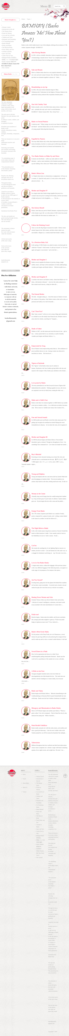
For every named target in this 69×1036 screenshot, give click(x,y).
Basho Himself (39, 809)
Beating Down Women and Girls (42, 597)
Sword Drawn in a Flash (39, 651)
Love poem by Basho (39, 383)
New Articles (39, 857)
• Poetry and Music (6, 45)
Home (23, 19)
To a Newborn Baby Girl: (40, 242)
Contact (24, 792)
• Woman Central (6, 27)
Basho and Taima (37, 691)
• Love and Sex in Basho (8, 35)
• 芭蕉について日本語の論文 (9, 59)
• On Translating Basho (7, 41)
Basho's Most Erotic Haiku (40, 632)
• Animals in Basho (6, 51)
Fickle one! (35, 614)
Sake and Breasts (37, 70)
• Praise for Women (6, 33)
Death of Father (37, 329)
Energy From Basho (38, 511)
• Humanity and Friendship (8, 39)
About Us (25, 787)
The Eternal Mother (38, 294)
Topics (28, 19)
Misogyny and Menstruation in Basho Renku (46, 708)
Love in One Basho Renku (40, 563)
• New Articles (5, 67)
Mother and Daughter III (39, 437)
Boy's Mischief (36, 454)
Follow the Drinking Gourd (40, 225)
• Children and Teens (7, 37)
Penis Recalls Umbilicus (39, 725)
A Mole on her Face (38, 671)
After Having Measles (39, 52)
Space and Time (40, 829)
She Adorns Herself (38, 208)
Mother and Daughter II (39, 277)
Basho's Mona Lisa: (38, 173)
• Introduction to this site (7, 29)
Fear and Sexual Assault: (39, 417)
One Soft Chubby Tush (39, 104)
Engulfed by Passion (38, 139)
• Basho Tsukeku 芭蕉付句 (8, 61)
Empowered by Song (38, 346)
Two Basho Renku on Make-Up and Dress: (45, 156)
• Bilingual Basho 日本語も (8, 57)
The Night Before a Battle (40, 528)
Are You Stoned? (37, 580)
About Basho (26, 783)
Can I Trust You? (37, 311)
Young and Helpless (38, 474)
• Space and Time (6, 53)
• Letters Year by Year (7, 55)
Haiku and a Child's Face (40, 400)
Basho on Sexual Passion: (40, 121)
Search (24, 778)
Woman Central (40, 776)
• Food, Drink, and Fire (7, 49)
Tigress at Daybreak (38, 363)
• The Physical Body (6, 47)
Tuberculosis (36, 742)
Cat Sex (34, 545)
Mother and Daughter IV (40, 191)
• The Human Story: (6, 31)
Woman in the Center (38, 494)
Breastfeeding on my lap (39, 87)
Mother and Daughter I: (39, 260)
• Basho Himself (5, 43)
